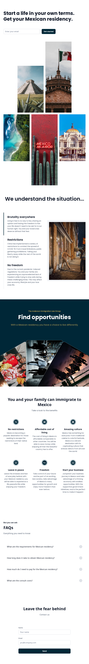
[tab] (22, 224)
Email (20, 638)
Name (20, 628)
